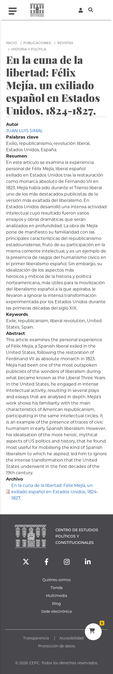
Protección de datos (56, 645)
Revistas (65, 43)
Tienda (56, 587)
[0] (93, 631)
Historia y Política (28, 49)
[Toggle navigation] (14, 9)
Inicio (11, 43)
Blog (56, 603)
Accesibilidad (71, 637)
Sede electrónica (56, 611)
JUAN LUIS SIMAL (24, 130)
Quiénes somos (56, 579)
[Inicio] (36, 10)
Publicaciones (37, 43)
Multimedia (56, 595)
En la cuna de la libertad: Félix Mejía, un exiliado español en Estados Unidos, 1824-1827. (54, 491)
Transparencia (36, 637)
